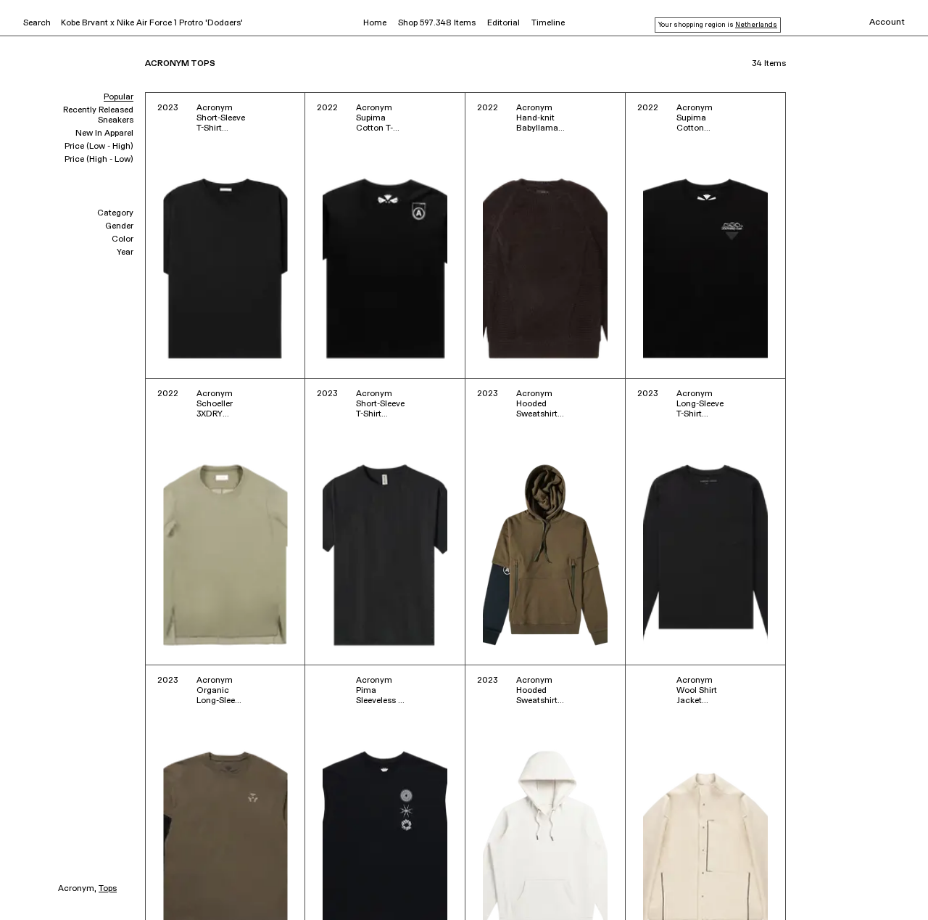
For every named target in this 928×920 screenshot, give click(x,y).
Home (374, 23)
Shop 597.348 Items (437, 23)
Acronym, (77, 888)
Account (887, 22)
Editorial (503, 23)
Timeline (548, 23)
